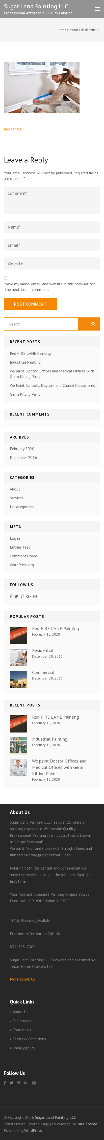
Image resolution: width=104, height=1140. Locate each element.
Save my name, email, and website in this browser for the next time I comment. (50, 286)
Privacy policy (24, 1047)
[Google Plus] (28, 596)
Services (16, 497)
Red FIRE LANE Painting (30, 353)
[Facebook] (11, 596)
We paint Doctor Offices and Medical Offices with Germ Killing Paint (59, 767)
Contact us (22, 1029)
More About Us (22, 979)
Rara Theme (86, 1123)
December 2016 (23, 457)
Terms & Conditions (29, 1038)
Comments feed (23, 555)
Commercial (43, 672)
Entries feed (20, 547)
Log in (15, 538)
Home (62, 30)
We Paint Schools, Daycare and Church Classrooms (52, 385)
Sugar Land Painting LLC (36, 6)
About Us (20, 1011)
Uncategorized (22, 506)
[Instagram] (35, 596)
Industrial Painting (25, 362)
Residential (89, 30)
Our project (22, 1020)
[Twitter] (16, 596)
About (73, 30)
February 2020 (22, 448)
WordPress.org (22, 564)
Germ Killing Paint (25, 394)
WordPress (33, 1130)
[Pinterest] (22, 596)
